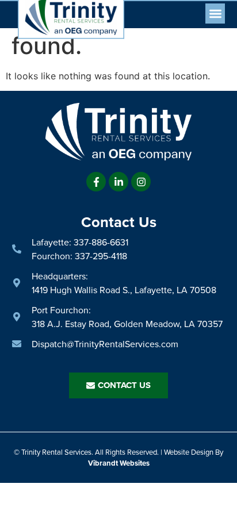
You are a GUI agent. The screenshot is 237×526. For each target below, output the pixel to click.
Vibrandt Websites (119, 463)
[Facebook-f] (96, 181)
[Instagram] (141, 181)
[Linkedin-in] (118, 181)
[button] (215, 13)
